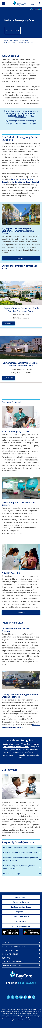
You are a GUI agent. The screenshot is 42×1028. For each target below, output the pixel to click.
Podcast (33, 997)
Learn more (21, 258)
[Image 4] (31, 932)
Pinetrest (21, 997)
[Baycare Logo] (19, 3)
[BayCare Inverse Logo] (21, 975)
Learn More (8, 378)
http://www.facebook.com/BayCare (8, 997)
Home (6, 40)
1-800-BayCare (27, 983)
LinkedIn (25, 997)
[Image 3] (21, 680)
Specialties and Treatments (19, 40)
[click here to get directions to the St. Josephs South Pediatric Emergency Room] (21, 293)
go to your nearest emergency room (22, 114)
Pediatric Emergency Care (26, 43)
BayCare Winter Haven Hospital (25, 182)
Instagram (17, 997)
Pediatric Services (9, 43)
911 (32, 115)
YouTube (29, 997)
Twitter (12, 997)
